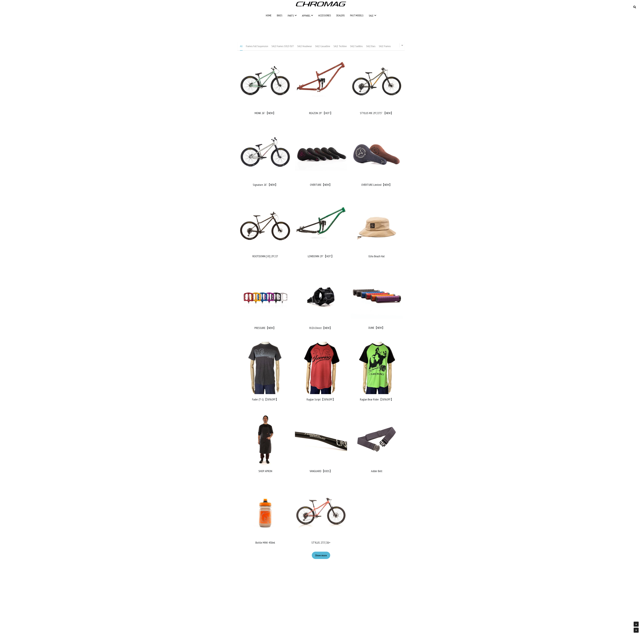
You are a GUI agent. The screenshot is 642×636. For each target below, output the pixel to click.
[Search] (634, 7)
